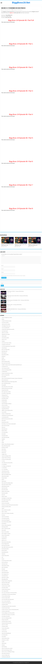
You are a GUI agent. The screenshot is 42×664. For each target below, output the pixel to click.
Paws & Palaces (4, 523)
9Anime (3, 319)
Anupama (3, 341)
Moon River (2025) (5, 493)
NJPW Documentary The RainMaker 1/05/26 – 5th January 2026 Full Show (18, 300)
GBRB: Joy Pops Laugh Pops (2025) (7, 410)
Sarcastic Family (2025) (5, 555)
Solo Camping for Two (5, 574)
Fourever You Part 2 (5, 405)
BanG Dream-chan (4, 351)
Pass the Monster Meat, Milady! (6, 521)
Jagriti (3, 440)
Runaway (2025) (4, 550)
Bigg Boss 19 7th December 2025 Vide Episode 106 (20, 245)
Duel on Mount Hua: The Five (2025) (7, 386)
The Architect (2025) (5, 587)
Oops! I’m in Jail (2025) (5, 516)
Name (2, 265)
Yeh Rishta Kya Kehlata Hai (6, 656)
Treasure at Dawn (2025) (5, 628)
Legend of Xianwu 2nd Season (6, 457)
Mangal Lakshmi (4, 477)
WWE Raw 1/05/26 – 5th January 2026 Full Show (14, 304)
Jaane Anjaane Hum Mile (5, 437)
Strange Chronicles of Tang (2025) (7, 580)
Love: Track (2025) (5, 469)
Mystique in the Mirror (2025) (6, 506)
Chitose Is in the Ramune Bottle (6, 369)
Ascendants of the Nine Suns (6, 344)
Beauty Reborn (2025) (5, 354)
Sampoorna (3, 553)
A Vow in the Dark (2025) (5, 327)
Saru (2, 557)
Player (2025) (4, 530)
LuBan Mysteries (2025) (5, 471)
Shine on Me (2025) (5, 567)
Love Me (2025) (4, 467)
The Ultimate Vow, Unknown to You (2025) (8, 614)
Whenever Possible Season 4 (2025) (7, 648)
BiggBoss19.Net (21, 2)
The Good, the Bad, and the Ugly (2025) (8, 599)
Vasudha (3, 641)
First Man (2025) (4, 400)
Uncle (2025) (4, 636)
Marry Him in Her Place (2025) (6, 484)
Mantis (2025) (4, 481)
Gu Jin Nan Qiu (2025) (5, 417)
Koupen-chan (4, 452)
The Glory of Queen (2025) (6, 597)
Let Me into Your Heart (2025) (6, 459)
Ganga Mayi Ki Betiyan (5, 408)
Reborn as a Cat (4, 540)
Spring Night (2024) (5, 579)
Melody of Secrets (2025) (5, 491)
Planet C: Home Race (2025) (6, 528)
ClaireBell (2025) (4, 371)
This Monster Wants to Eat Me (6, 621)
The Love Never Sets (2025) (6, 601)
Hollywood (3, 427)
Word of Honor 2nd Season (6, 653)
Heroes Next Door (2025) (5, 425)
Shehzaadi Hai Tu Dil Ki (5, 565)
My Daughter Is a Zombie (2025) (6, 498)
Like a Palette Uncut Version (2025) (7, 462)
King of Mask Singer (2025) (6, 445)
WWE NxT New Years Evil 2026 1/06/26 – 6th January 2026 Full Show (17, 295)
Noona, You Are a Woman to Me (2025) (7, 513)
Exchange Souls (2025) (5, 396)
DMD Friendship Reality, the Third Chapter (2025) (9, 381)
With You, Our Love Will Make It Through (8, 651)
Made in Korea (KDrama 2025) (6, 474)
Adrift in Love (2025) (5, 332)
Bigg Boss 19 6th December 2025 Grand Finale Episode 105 (34, 245)
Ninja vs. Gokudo (4, 511)
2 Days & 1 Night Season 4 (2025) (7, 317)
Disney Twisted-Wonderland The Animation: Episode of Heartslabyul (12, 378)
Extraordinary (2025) (5, 398)
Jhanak (3, 442)
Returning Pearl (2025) (5, 548)
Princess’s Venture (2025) (5, 535)
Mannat (3, 479)
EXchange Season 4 (5, 395)
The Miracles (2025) (5, 604)
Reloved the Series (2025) (5, 545)
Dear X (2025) (4, 376)
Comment (3, 255)
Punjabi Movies (4, 538)
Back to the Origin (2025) (5, 349)
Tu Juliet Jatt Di (4, 629)
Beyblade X (3, 356)
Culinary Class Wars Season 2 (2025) (7, 373)
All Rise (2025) (4, 336)
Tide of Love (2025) (5, 624)
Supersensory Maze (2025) (6, 582)
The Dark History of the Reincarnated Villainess (9, 594)
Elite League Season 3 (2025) (6, 391)
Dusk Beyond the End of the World (7, 388)
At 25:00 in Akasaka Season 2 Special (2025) (8, 346)
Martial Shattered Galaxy (5, 486)
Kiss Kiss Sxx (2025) (5, 447)
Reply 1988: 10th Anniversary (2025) (7, 547)
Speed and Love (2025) (5, 577)
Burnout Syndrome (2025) (6, 361)
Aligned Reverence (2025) (6, 334)
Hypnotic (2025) (4, 430)
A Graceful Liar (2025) (5, 322)
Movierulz (3, 494)
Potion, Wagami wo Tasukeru (6, 533)
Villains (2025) (4, 643)
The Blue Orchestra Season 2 (6, 589)
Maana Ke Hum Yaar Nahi (5, 472)
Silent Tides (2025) (4, 570)
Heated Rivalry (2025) (5, 422)
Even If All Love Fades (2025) (6, 393)
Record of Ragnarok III (5, 543)
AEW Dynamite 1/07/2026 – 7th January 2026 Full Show (15, 291)
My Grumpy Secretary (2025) (6, 499)
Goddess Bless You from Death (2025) (7, 415)
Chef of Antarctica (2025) (5, 368)
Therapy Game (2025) (5, 619)
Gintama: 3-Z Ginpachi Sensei (6, 413)
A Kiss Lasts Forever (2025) (6, 324)
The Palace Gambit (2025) (6, 611)
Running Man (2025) (5, 552)
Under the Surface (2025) (5, 638)
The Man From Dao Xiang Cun (6, 602)
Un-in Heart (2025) (4, 634)
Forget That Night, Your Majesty (6, 403)
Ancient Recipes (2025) (5, 337)
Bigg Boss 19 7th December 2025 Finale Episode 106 (7, 245)
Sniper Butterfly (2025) (5, 572)
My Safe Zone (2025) (5, 501)
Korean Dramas (4, 450)
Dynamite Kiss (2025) (5, 390)
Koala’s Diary (4, 449)
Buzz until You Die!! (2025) (6, 363)
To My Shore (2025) (5, 626)
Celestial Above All (5, 366)
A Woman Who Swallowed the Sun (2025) (8, 329)
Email (2, 268)
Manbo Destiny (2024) (5, 476)
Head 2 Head (4, 420)
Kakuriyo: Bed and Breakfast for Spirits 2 (8, 444)
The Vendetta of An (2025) (6, 616)
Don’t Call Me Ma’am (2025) (6, 383)
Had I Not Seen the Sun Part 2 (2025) (7, 418)
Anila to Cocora (4, 339)
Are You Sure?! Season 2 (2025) (6, 342)
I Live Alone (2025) (5, 432)
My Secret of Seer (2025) (5, 503)
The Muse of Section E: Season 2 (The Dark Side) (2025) (10, 609)
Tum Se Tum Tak (4, 631)
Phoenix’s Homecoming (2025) (6, 525)
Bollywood (3, 359)
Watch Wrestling (4, 646)
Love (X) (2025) (4, 464)
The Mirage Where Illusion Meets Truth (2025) (9, 606)
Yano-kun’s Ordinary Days (6, 655)
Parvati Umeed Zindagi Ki (6, 520)
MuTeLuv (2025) (4, 496)
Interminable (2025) (5, 435)
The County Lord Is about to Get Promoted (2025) (9, 592)
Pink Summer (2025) (5, 526)
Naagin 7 (3, 508)
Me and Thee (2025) (5, 489)
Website (2, 272)
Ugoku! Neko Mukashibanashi (6, 633)
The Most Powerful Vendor (6, 607)
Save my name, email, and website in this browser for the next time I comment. (13, 275)
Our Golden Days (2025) (5, 518)
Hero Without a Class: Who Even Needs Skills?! (9, 423)
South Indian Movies (5, 575)
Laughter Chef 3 (4, 454)
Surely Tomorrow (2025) (5, 584)
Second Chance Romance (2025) (6, 560)
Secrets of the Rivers (5, 562)
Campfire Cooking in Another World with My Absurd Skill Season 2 (12, 364)
